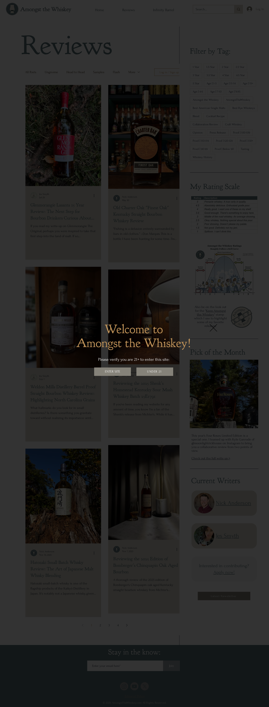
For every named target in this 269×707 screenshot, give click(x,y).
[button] (213, 328)
